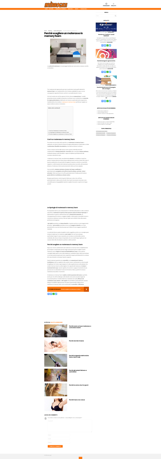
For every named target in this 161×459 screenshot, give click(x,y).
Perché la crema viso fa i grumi (78, 385)
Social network (110, 58)
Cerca (115, 16)
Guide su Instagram (101, 135)
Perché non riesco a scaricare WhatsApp (106, 121)
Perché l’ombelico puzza (103, 112)
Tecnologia (83, 9)
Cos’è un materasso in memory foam (58, 130)
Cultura (51, 9)
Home (46, 9)
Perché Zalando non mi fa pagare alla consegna (106, 88)
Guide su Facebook (111, 133)
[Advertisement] (68, 21)
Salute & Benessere (57, 322)
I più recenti (106, 5)
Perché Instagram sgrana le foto (106, 61)
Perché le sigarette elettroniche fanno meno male (79, 356)
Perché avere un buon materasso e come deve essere (80, 327)
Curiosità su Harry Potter (102, 131)
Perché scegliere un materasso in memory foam (60, 134)
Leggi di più (109, 42)
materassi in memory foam (69, 102)
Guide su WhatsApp (112, 135)
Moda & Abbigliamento (110, 85)
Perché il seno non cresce (77, 400)
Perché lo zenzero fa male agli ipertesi (105, 113)
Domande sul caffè (101, 133)
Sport (76, 9)
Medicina (70, 9)
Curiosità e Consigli (60, 9)
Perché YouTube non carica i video (105, 123)
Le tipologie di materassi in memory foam (59, 132)
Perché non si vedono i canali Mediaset (106, 35)
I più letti (113, 5)
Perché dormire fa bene (76, 341)
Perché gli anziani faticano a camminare (78, 371)
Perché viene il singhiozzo (103, 110)
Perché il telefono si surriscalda (104, 124)
